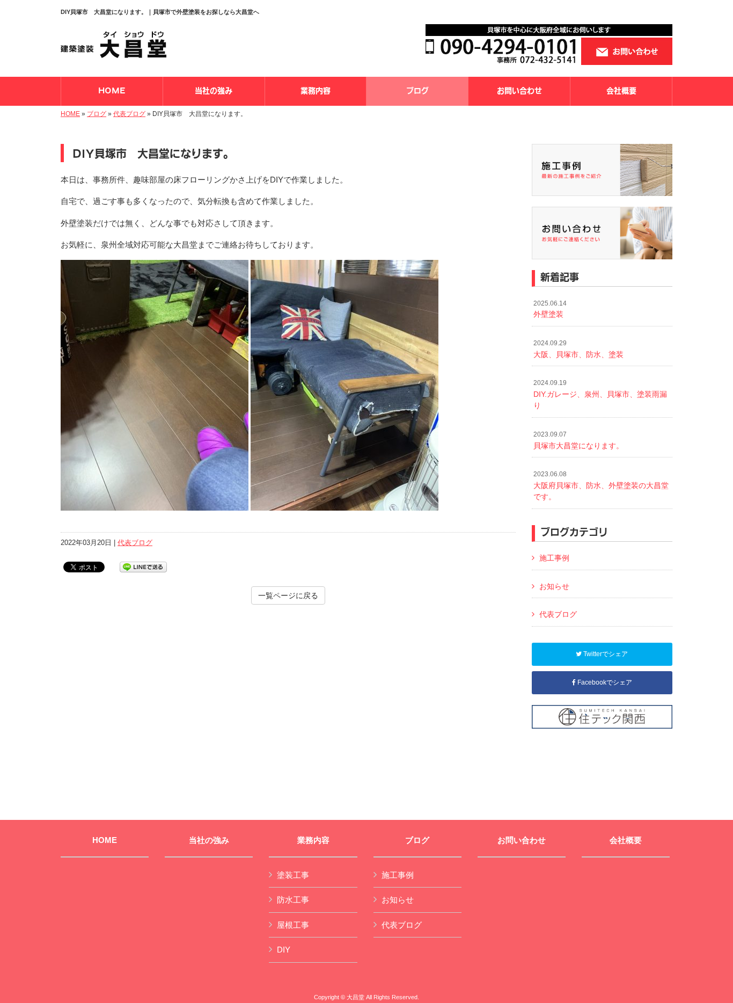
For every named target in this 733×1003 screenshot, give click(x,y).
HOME (70, 114)
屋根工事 (293, 924)
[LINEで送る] (143, 566)
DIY (283, 949)
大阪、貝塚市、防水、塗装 (578, 349)
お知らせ (554, 586)
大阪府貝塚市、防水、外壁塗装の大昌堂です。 (601, 485)
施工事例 (554, 558)
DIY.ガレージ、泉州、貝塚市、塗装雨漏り (600, 394)
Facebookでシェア (604, 682)
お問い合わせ (521, 840)
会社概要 (626, 840)
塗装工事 (293, 875)
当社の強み (209, 840)
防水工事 (293, 899)
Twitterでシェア (605, 654)
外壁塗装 (550, 309)
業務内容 (313, 840)
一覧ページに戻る (288, 595)
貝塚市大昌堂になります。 (578, 440)
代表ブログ (129, 114)
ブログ (96, 114)
